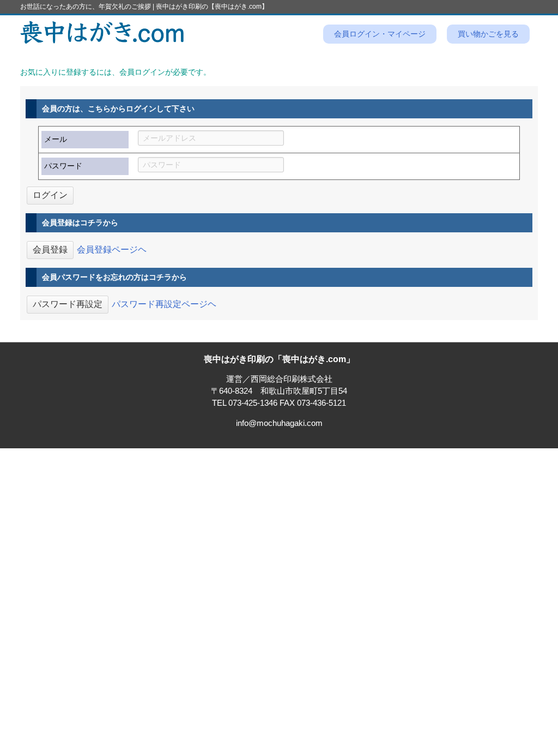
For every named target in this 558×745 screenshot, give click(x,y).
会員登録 (50, 249)
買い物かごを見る (488, 34)
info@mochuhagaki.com (279, 423)
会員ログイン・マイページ (380, 34)
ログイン (50, 195)
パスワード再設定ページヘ (164, 303)
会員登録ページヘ (112, 249)
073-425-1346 (252, 403)
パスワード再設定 (67, 304)
